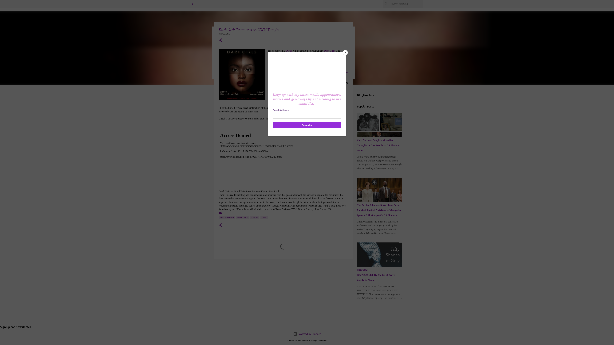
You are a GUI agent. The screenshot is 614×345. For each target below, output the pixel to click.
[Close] (345, 52)
